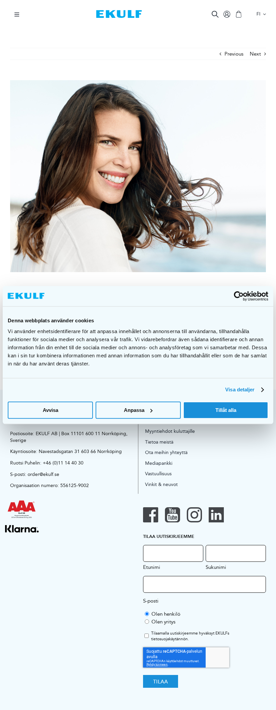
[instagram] (194, 514)
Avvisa (50, 410)
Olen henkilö (165, 613)
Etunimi (151, 567)
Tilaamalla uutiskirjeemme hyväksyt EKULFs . (190, 636)
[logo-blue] (119, 13)
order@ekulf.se (43, 474)
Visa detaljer (239, 389)
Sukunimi (216, 567)
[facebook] (150, 514)
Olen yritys (163, 621)
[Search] (215, 14)
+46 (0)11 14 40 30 (63, 462)
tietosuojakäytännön (169, 639)
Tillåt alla (225, 410)
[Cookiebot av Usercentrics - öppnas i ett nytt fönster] (238, 296)
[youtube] (172, 514)
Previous (234, 54)
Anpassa (134, 410)
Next (255, 54)
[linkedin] (216, 514)
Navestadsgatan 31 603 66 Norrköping (80, 451)
